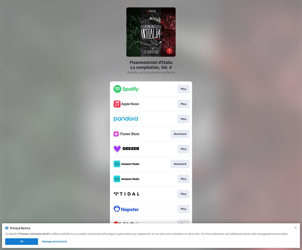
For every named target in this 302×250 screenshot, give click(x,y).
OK (21, 241)
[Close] (295, 227)
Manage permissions (54, 241)
